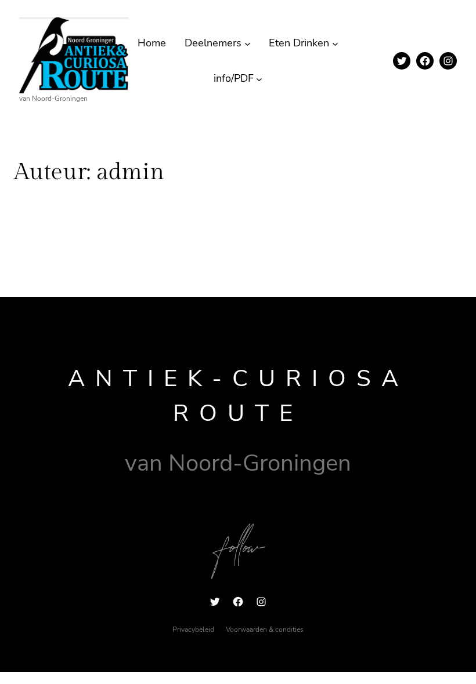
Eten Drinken (299, 43)
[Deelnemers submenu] (247, 43)
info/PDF (234, 78)
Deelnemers (213, 43)
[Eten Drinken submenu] (335, 43)
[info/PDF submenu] (259, 78)
